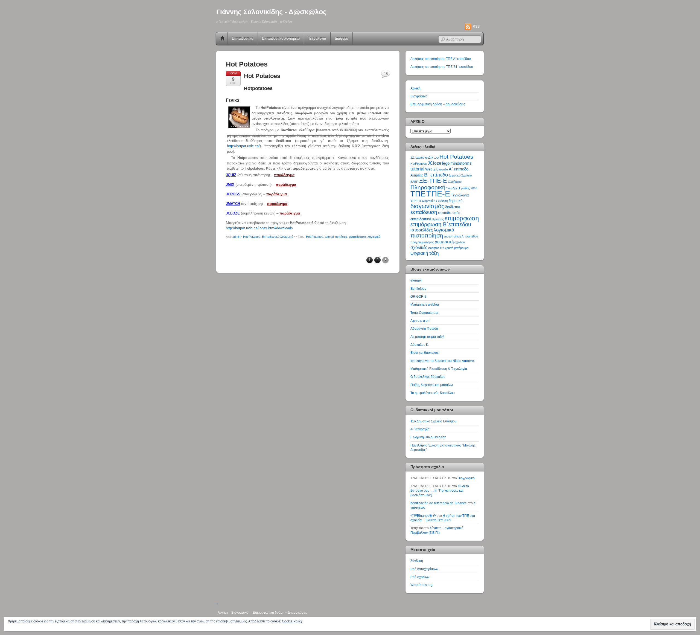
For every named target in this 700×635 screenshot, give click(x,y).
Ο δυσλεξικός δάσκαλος (427, 376)
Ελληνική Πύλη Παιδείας (428, 437)
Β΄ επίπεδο (436, 175)
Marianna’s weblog (424, 304)
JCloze (434, 163)
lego (446, 163)
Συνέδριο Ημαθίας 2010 (461, 188)
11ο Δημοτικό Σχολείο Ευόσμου (433, 421)
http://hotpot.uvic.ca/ (243, 146)
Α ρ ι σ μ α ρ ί (419, 320)
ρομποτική (444, 242)
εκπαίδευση (423, 212)
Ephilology (418, 288)
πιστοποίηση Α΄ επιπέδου (461, 236)
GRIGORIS (418, 296)
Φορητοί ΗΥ (430, 200)
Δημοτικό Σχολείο (460, 175)
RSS (476, 26)
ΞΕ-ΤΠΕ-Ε (433, 180)
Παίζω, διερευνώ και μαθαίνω (431, 385)
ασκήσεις (341, 236)
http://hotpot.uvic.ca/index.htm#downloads (259, 228)
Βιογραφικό (418, 96)
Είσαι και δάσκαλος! (424, 352)
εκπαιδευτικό (357, 236)
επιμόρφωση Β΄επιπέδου (440, 224)
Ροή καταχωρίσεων (424, 569)
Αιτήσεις (416, 175)
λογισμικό (374, 236)
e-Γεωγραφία (420, 429)
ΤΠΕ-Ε (438, 193)
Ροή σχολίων (419, 577)
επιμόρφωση (462, 218)
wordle (443, 169)
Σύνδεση (416, 560)
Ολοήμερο (455, 181)
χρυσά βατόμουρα (456, 248)
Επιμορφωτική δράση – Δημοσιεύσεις (437, 104)
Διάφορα (341, 38)
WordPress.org (421, 585)
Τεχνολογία (317, 38)
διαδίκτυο (452, 207)
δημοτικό (455, 201)
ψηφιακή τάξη (424, 253)
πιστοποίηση (426, 235)
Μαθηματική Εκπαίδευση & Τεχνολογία (438, 368)
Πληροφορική (427, 187)
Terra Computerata (424, 312)
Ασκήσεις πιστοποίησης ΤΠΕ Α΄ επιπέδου (440, 58)
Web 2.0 (431, 169)
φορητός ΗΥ (436, 248)
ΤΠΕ (417, 194)
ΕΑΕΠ (414, 181)
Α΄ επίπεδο (458, 169)
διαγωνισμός (427, 206)
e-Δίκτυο (432, 157)
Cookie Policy (292, 621)
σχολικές (418, 247)
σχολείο (459, 242)
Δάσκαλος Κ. (419, 344)
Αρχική (222, 38)
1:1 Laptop (417, 157)
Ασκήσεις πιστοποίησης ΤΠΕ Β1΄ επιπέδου (441, 66)
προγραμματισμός (422, 242)
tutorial (329, 236)
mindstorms (461, 163)
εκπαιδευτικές (449, 213)
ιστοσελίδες (421, 230)
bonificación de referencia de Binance (438, 503)
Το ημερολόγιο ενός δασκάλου (432, 393)
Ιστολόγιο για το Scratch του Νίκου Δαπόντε (442, 361)
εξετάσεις (438, 219)
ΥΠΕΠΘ (415, 200)
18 (386, 74)
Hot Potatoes (262, 76)
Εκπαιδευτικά (242, 38)
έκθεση (443, 200)
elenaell (416, 280)
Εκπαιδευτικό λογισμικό (281, 38)
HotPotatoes (418, 163)
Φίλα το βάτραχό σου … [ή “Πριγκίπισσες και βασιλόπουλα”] (439, 490)
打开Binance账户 (423, 515)
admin (236, 236)
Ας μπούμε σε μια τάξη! (427, 336)
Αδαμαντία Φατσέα (424, 328)
